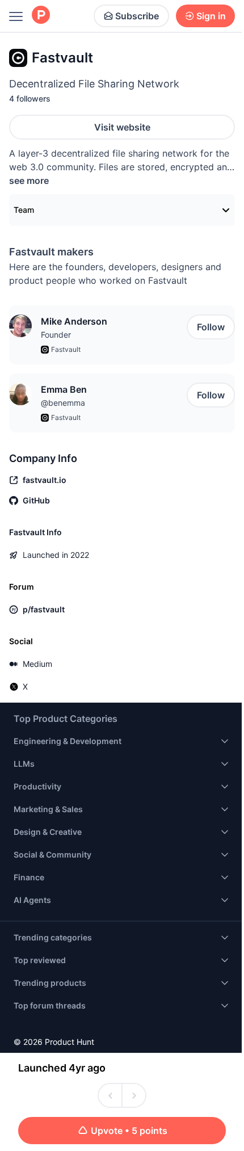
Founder (56, 334)
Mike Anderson (74, 321)
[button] (20, 325)
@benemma (63, 403)
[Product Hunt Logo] (41, 16)
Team (24, 210)
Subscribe (137, 16)
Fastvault (66, 349)
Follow (211, 327)
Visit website (122, 127)
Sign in (211, 16)
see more (29, 180)
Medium (37, 664)
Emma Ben (64, 389)
